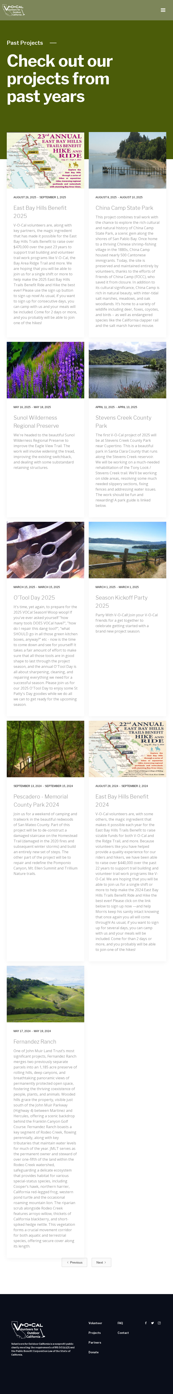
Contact (123, 1333)
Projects (95, 1333)
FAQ (120, 1323)
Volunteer (95, 1323)
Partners (95, 1342)
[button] (163, 10)
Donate (94, 1352)
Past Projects (25, 43)
